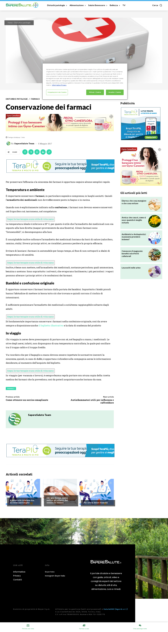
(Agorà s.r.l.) (121, 609)
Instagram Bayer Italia (55, 575)
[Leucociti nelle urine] (154, 271)
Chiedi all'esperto (18, 495)
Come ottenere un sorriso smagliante (27, 399)
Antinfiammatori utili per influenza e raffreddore (92, 401)
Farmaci (35, 99)
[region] (85, 81)
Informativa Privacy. (59, 85)
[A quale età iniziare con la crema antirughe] (23, 492)
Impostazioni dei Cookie (57, 92)
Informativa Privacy (19, 573)
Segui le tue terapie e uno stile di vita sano (30, 219)
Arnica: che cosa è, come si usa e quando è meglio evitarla (134, 220)
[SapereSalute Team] (8, 143)
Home (10, 22)
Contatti (17, 579)
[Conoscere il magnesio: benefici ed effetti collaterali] (154, 255)
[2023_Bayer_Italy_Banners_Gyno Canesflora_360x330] (141, 166)
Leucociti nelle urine (131, 267)
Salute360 (109, 609)
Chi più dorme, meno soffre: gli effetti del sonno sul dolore (57, 500)
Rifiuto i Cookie (95, 92)
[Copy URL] (49, 152)
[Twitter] (31, 152)
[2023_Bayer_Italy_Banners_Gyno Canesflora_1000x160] (60, 122)
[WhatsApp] (37, 152)
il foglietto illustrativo (50, 325)
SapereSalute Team (24, 144)
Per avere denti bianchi (95, 502)
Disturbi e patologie (22, 22)
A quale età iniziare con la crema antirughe (22, 501)
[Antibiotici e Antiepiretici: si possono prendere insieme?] (154, 238)
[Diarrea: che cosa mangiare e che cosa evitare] (154, 204)
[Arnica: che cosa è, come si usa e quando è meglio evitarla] (154, 221)
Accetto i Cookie (115, 92)
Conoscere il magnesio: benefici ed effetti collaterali (132, 253)
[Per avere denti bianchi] (97, 492)
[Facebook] (25, 152)
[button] (157, 5)
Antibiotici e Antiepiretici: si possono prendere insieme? (134, 237)
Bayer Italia (49, 572)
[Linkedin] (43, 152)
